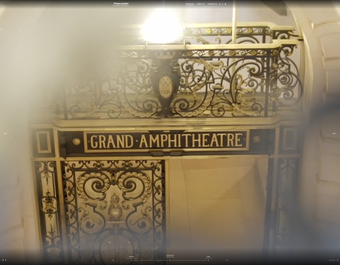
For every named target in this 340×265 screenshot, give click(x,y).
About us (200, 4)
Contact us (212, 4)
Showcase (189, 4)
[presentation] (113, 260)
